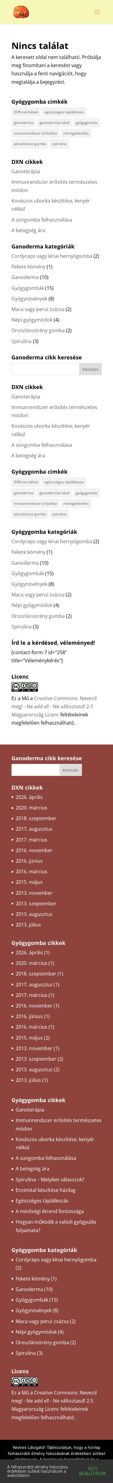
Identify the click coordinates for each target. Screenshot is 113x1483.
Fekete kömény (28, 266)
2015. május (29, 882)
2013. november (34, 893)
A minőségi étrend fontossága (50, 1211)
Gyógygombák (27, 288)
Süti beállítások (92, 1471)
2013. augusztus (34, 914)
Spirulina (21, 341)
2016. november (34, 850)
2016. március (31, 871)
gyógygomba (86, 122)
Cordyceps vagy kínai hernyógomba (51, 256)
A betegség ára (28, 230)
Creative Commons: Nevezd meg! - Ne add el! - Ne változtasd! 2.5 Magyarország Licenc (54, 706)
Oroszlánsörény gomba (38, 330)
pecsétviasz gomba (30, 143)
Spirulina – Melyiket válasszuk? (50, 1179)
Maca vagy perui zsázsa (37, 309)
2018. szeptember (36, 818)
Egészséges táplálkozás (42, 1200)
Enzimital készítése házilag (46, 1190)
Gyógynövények (29, 298)
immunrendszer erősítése (35, 133)
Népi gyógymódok (31, 319)
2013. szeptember (36, 903)
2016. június (29, 861)
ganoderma (23, 122)
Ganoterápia (25, 171)
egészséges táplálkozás (64, 112)
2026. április (29, 797)
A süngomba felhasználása (41, 219)
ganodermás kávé (54, 122)
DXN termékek (26, 112)
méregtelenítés (76, 133)
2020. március (31, 807)
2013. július (28, 924)
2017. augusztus (34, 829)
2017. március (31, 839)
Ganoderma (25, 277)
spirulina (59, 143)
